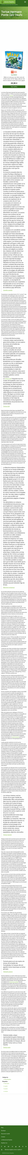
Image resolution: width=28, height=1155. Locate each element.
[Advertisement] (14, 36)
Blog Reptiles (7, 1079)
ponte (6, 1088)
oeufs (6, 1086)
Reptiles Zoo (4, 1143)
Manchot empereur (9, 587)
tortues (11, 95)
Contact (3, 1136)
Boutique (3, 1130)
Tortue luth (8, 378)
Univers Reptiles (9, 2)
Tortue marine (7, 835)
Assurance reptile (5, 1133)
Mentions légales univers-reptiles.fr (13, 1149)
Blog (2, 1127)
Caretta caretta (7, 290)
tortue (6, 1091)
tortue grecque (15, 737)
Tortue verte (6, 1047)
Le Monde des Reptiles (6, 1139)
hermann (6, 1083)
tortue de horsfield (13, 982)
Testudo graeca (8, 971)
